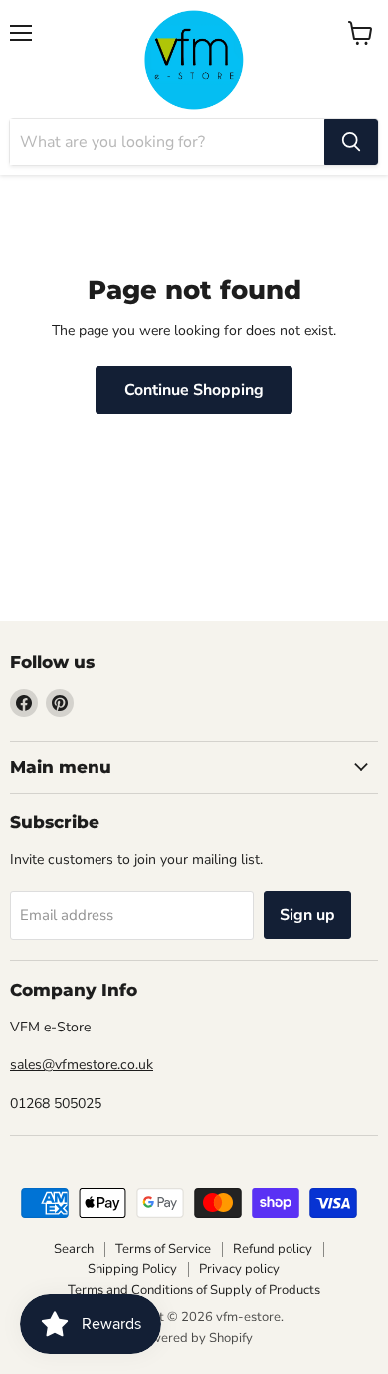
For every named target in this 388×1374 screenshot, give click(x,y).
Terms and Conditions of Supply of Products (194, 1290)
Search (74, 1249)
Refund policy (272, 1249)
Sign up (307, 915)
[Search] (351, 142)
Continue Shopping (194, 390)
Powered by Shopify (194, 1338)
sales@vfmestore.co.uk (81, 1064)
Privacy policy (239, 1269)
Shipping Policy (132, 1269)
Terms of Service (163, 1249)
